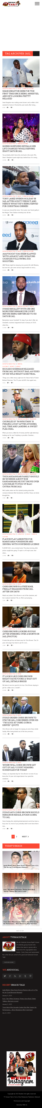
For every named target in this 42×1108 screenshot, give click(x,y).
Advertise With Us (21, 1105)
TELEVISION (33, 419)
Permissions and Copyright (22, 1101)
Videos (32, 306)
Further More (9, 962)
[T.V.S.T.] (11, 4)
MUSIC (19, 88)
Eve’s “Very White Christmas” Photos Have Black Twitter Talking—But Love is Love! (19, 1000)
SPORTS (12, 366)
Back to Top (20, 931)
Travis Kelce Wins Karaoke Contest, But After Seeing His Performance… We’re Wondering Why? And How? (19, 1008)
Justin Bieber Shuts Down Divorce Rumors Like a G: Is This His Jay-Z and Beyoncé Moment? (20, 991)
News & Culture (28, 88)
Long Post (21, 534)
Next (24, 837)
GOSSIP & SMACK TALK (9, 88)
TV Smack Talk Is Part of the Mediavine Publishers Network (22, 1097)
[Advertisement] (21, 28)
